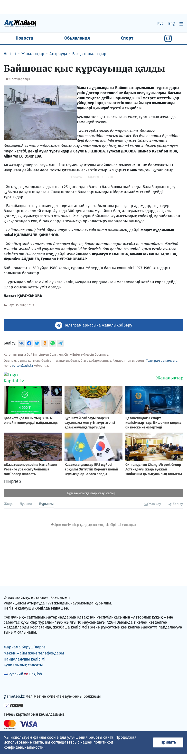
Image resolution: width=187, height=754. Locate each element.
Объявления (77, 38)
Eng (171, 23)
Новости (24, 38)
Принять (168, 742)
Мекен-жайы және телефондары (34, 653)
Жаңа (8, 503)
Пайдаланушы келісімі (25, 659)
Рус (160, 23)
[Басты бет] (20, 23)
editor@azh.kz (22, 365)
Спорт (127, 38)
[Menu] (181, 23)
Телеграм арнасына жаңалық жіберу (98, 325)
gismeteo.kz (14, 696)
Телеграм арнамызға (162, 360)
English (35, 674)
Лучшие (26, 503)
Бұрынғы (46, 503)
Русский (16, 674)
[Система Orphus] (13, 705)
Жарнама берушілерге (25, 647)
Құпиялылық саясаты (23, 665)
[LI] (14, 686)
